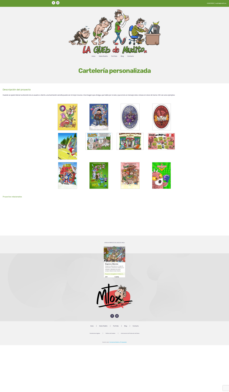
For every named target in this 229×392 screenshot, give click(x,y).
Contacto (136, 326)
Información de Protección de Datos (130, 333)
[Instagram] (117, 316)
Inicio (92, 326)
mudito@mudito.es (220, 3)
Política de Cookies (110, 333)
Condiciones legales (95, 333)
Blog (125, 326)
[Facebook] (112, 316)
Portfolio (116, 326)
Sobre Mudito (103, 326)
